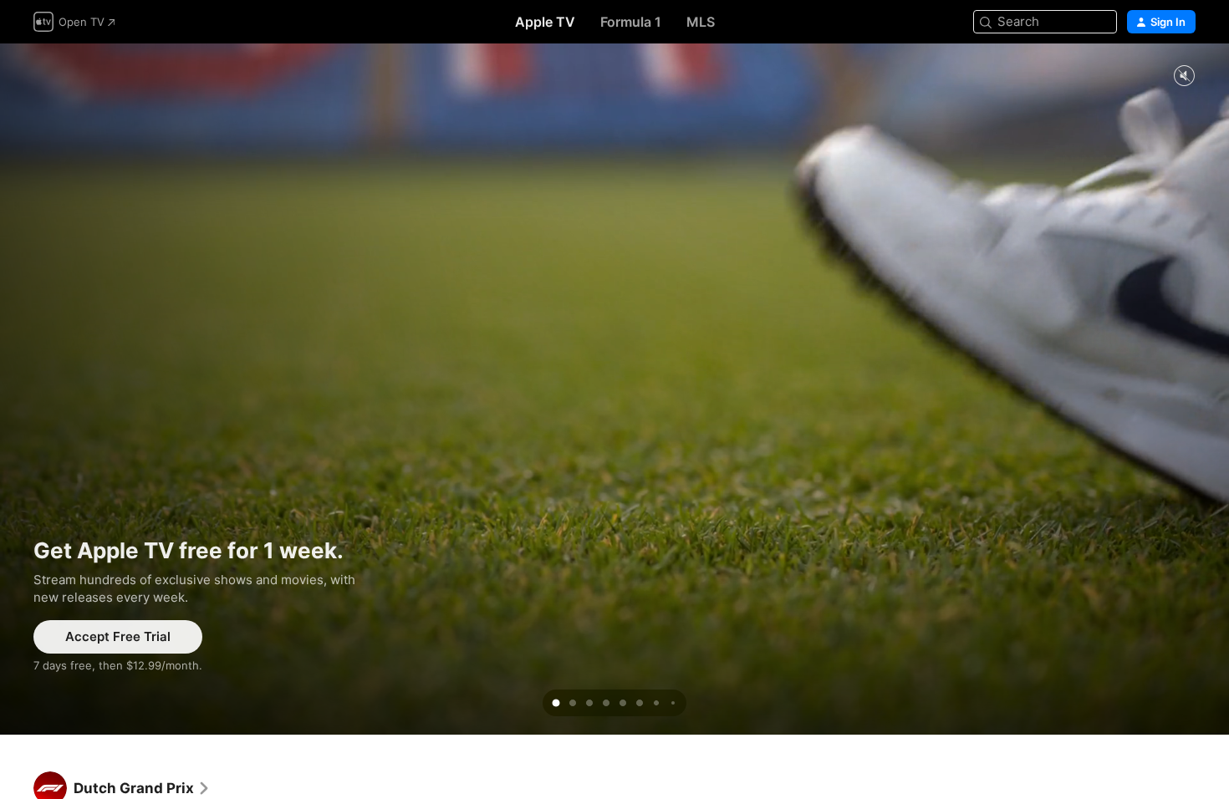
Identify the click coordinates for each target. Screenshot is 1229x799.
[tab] (556, 703)
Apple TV (545, 21)
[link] (142, 788)
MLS (700, 21)
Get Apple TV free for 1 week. (614, 389)
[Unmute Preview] (1184, 76)
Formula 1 (630, 21)
